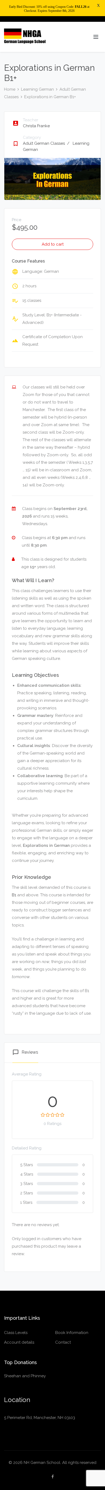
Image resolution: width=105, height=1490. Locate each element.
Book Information (71, 1332)
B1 (14, 895)
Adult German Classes (46, 143)
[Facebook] (52, 1476)
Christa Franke (36, 125)
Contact (63, 1342)
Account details (19, 1342)
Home (9, 89)
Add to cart (53, 244)
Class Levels (15, 1332)
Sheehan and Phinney (25, 1376)
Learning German (37, 89)
